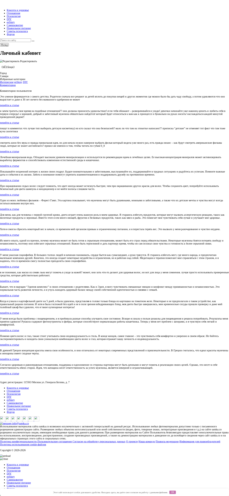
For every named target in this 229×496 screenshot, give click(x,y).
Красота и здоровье (18, 10)
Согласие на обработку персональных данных (99, 441)
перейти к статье (9, 105)
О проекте (132, 441)
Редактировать (28, 61)
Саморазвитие (15, 25)
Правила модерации (167, 441)
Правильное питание (19, 28)
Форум (11, 34)
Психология (13, 16)
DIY (9, 19)
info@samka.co (20, 423)
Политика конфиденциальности (18, 441)
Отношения (13, 13)
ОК (172, 492)
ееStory (11, 22)
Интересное (7, 82)
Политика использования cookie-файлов (23, 444)
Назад (4, 44)
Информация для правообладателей (199, 441)
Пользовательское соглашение (55, 441)
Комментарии (8, 85)
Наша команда (146, 441)
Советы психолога (17, 31)
